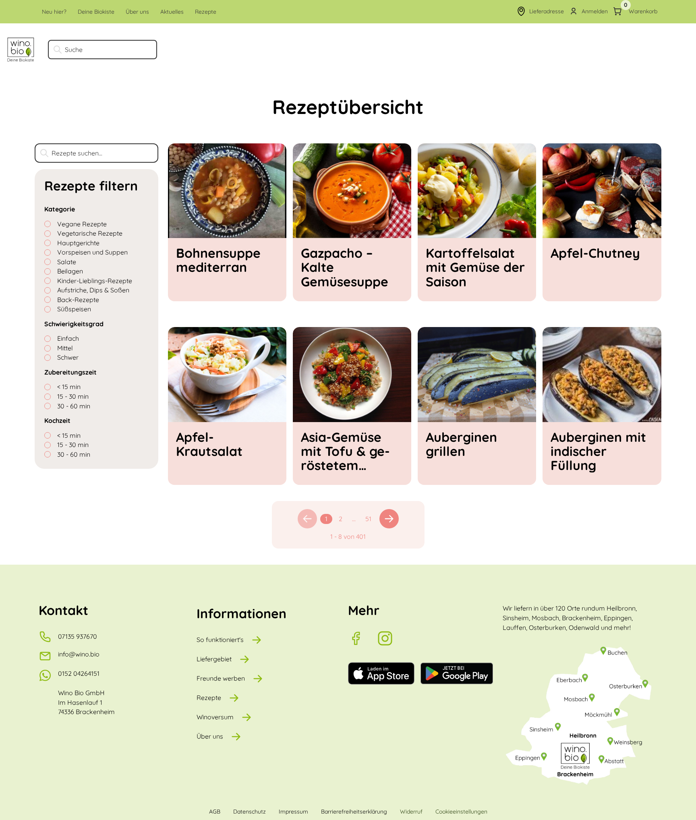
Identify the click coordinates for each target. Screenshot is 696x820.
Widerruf (411, 811)
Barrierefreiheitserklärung (354, 811)
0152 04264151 (78, 673)
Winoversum (215, 717)
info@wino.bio (78, 654)
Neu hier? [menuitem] (54, 11)
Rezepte (209, 698)
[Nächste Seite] (389, 518)
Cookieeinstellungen (461, 811)
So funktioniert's (220, 640)
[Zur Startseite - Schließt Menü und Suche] (20, 49)
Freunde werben (221, 678)
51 (368, 519)
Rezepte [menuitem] (205, 11)
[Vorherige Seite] (307, 518)
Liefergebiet (214, 659)
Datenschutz (249, 811)
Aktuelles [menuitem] (172, 11)
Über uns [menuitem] (137, 11)
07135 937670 (77, 636)
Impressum (293, 811)
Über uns (210, 736)
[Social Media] (362, 638)
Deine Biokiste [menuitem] (96, 11)
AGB (214, 811)
